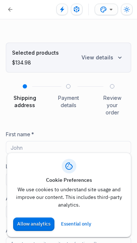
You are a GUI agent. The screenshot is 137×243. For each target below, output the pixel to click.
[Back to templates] (10, 9)
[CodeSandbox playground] (77, 9)
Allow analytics (33, 224)
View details (97, 57)
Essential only (76, 224)
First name (20, 134)
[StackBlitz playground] (62, 9)
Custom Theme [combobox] (106, 9)
